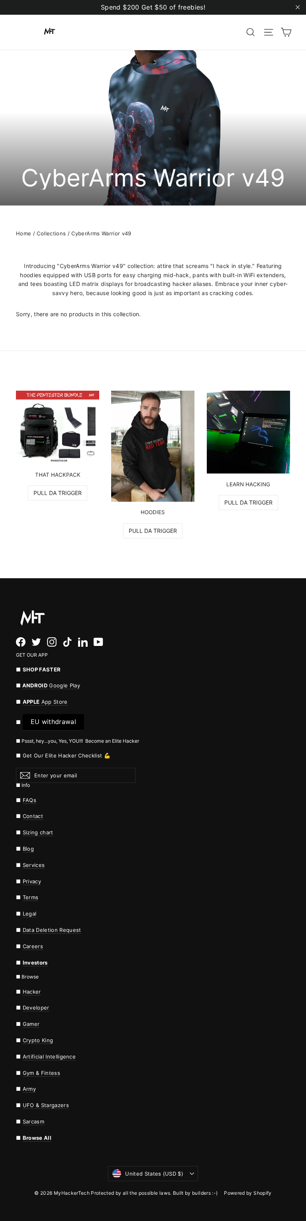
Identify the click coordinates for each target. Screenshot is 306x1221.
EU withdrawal (53, 722)
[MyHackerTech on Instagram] (52, 641)
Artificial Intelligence (49, 1056)
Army (29, 1089)
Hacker (32, 991)
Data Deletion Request (52, 930)
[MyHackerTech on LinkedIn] (83, 641)
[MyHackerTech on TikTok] (67, 641)
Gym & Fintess (41, 1073)
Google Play (64, 685)
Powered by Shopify (247, 1193)
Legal (30, 913)
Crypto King (38, 1040)
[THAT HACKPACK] (57, 427)
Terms (31, 897)
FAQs (29, 800)
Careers (33, 946)
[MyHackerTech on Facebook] (21, 641)
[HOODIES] (152, 446)
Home (23, 233)
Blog (28, 848)
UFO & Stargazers (46, 1105)
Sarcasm (33, 1121)
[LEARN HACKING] (248, 432)
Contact (33, 816)
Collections (51, 233)
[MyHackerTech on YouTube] (98, 641)
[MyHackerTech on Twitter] (36, 641)
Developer (36, 1007)
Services (34, 865)
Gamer (31, 1024)
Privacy (32, 881)
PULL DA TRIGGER (57, 492)
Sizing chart (38, 832)
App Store (45, 702)
